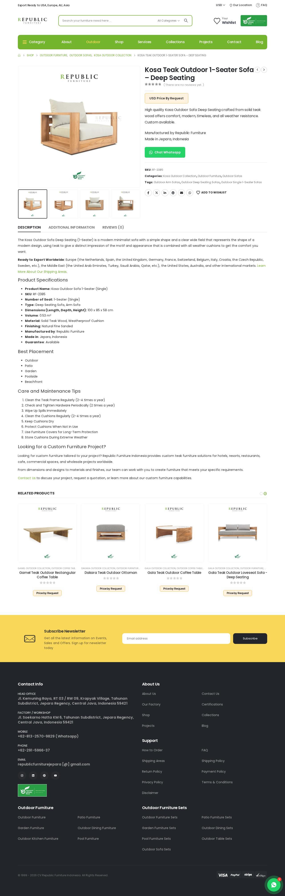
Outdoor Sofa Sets (156, 849)
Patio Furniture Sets (217, 817)
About (66, 42)
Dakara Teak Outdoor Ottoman (111, 572)
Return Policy (152, 771)
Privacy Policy (152, 782)
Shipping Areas (153, 761)
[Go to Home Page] (19, 55)
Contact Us (27, 478)
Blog (259, 42)
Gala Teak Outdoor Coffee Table (174, 572)
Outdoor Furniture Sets (159, 817)
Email (181, 192)
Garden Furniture (31, 828)
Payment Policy (214, 771)
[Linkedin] (33, 775)
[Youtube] (55, 775)
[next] (264, 70)
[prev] (257, 70)
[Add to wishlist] (70, 510)
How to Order (152, 750)
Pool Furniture (88, 838)
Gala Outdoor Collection (160, 568)
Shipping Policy (213, 761)
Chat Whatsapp (168, 152)
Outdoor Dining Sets (217, 828)
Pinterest (173, 192)
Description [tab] (29, 227)
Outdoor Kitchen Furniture (38, 838)
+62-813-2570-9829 (36, 736)
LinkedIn (165, 192)
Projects (206, 42)
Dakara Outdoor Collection (98, 568)
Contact (234, 42)
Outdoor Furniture (209, 176)
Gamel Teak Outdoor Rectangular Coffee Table (47, 574)
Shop (119, 42)
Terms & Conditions (217, 782)
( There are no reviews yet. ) (183, 85)
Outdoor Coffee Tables (65, 568)
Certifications (212, 704)
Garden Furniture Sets (159, 828)
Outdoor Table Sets (217, 838)
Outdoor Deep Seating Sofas (200, 182)
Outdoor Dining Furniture (97, 828)
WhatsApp (189, 192)
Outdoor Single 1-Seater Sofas (241, 182)
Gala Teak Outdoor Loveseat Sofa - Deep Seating (237, 574)
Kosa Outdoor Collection (179, 176)
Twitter (156, 192)
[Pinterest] (44, 775)
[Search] (186, 21)
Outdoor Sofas (232, 176)
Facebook (148, 192)
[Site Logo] (32, 20)
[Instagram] (22, 775)
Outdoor (93, 42)
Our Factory (151, 704)
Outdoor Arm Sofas (167, 182)
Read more (50, 557)
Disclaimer (150, 793)
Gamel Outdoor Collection (34, 568)
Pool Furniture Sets (156, 838)
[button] (19, 126)
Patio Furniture (89, 817)
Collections (175, 42)
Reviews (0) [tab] (113, 227)
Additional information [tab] (71, 227)
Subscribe (250, 638)
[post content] (47, 533)
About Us (149, 693)
